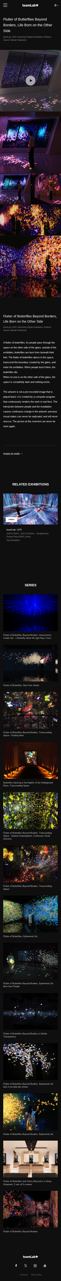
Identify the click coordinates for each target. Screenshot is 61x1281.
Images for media (11, 453)
